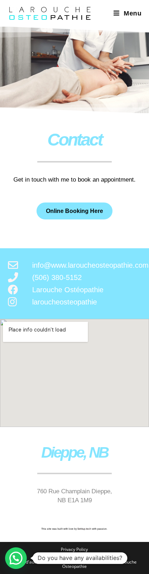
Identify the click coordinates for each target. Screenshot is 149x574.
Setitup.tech (84, 529)
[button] (16, 558)
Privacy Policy (74, 549)
